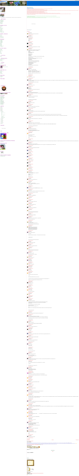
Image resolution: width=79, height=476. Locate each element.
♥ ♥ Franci (1, 56)
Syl (0, 52)
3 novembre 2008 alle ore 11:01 (30, 199)
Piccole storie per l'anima (2, 102)
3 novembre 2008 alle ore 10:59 (30, 196)
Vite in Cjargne (1, 104)
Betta (0, 27)
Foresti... (1, 113)
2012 (1, 108)
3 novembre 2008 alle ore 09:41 (30, 131)
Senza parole (1, 103)
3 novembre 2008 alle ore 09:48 (30, 148)
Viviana (1, 53)
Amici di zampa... (1, 96)
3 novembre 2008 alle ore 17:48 (30, 420)
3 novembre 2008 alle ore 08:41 (30, 90)
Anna (0, 26)
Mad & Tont (1, 42)
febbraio (2, 122)
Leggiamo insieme (1, 63)
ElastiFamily (1, 49)
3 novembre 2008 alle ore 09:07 (30, 108)
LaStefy (29, 32)
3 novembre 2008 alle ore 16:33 (30, 360)
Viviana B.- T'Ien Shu (2, 21)
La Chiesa (1, 60)
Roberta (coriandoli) (1, 37)
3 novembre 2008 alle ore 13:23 (30, 292)
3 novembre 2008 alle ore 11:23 (30, 208)
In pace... (1, 114)
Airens (0, 35)
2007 (1, 123)
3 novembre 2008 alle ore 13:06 (30, 271)
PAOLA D (29, 394)
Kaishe (29, 68)
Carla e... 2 (1, 28)
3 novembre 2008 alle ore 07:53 (30, 67)
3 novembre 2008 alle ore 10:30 (30, 180)
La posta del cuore (1, 100)
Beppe (0, 22)
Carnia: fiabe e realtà (1, 98)
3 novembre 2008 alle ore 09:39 (30, 116)
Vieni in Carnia (1, 73)
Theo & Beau (1, 23)
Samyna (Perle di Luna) (2, 31)
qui (3, 141)
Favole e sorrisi (1, 99)
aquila (29, 149)
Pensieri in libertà (1, 101)
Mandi (3, 3)
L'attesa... (2, 112)
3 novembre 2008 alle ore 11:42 (30, 258)
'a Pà (0, 34)
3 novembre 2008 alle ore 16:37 (30, 366)
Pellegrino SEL (1, 59)
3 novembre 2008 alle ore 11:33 (30, 230)
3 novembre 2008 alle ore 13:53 (30, 298)
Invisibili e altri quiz (1, 71)
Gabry (29, 435)
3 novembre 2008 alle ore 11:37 (30, 255)
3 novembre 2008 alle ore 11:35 (30, 240)
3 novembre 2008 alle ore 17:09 (30, 403)
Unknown (29, 132)
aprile (1, 121)
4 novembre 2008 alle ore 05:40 (30, 434)
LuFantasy (1, 29)
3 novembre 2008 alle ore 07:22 (30, 41)
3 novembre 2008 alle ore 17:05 (30, 399)
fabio (28, 117)
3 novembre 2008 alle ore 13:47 (30, 295)
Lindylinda (29, 281)
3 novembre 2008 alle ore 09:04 (30, 100)
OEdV (0, 36)
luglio (1, 119)
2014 (1, 107)
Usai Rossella (1, 46)
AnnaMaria (1, 40)
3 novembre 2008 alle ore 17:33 (30, 414)
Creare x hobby (1, 41)
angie (28, 101)
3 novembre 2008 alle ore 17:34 (30, 417)
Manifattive (1, 43)
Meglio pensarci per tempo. (3, 117)
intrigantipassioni (30, 372)
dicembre (2, 111)
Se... (1, 115)
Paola (28, 357)
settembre (2, 118)
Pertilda (1, 72)
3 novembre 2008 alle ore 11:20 (30, 202)
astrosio (29, 42)
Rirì (0, 51)
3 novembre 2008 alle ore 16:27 (30, 356)
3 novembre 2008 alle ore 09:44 (30, 145)
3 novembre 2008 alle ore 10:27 (30, 177)
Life (0, 50)
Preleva (52, 451)
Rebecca (1, 45)
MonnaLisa (1, 44)
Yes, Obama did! (2, 116)
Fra (28, 109)
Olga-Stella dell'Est (1, 30)
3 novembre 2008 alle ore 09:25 (30, 112)
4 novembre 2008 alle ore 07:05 (30, 437)
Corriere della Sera (1, 76)
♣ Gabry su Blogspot (1, 20)
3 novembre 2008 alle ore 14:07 (30, 324)
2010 (1, 109)
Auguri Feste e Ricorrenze (2, 97)
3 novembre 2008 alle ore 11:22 (30, 205)
